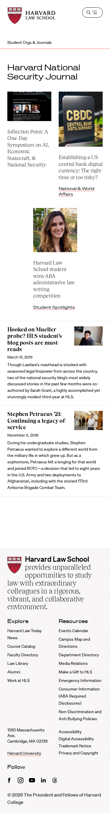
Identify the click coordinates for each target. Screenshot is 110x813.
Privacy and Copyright (78, 753)
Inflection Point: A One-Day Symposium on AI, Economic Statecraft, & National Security (28, 148)
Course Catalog (21, 646)
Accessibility (70, 731)
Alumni (13, 672)
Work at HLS (18, 680)
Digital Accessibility (76, 738)
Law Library (17, 663)
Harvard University (24, 753)
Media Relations (73, 663)
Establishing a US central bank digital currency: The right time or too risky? (81, 167)
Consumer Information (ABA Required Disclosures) (79, 696)
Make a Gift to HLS (75, 672)
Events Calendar (73, 630)
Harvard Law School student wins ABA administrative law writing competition (54, 279)
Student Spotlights (54, 307)
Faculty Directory (22, 654)
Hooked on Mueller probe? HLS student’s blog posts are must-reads (34, 339)
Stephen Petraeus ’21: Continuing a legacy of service (36, 420)
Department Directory (79, 654)
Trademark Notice (75, 745)
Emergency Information (80, 680)
